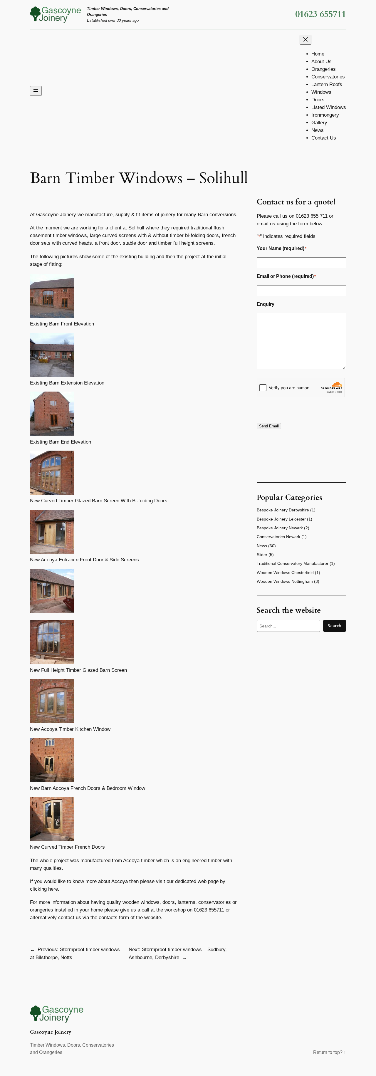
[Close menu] (305, 40)
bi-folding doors (202, 235)
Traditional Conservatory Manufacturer (292, 563)
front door (109, 243)
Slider (262, 554)
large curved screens (114, 235)
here (53, 889)
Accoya (131, 860)
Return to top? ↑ (329, 1052)
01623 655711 (320, 14)
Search (334, 626)
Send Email (269, 426)
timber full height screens (186, 243)
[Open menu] (36, 91)
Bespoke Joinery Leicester (281, 519)
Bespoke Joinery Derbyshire (283, 510)
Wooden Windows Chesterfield (285, 572)
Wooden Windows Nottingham (285, 581)
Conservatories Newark (278, 536)
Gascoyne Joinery (50, 1032)
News (262, 545)
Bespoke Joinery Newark (280, 528)
